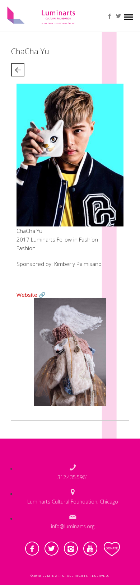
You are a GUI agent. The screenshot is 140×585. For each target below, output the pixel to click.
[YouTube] (90, 549)
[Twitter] (118, 16)
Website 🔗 (31, 294)
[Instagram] (71, 549)
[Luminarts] (41, 13)
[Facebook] (109, 16)
